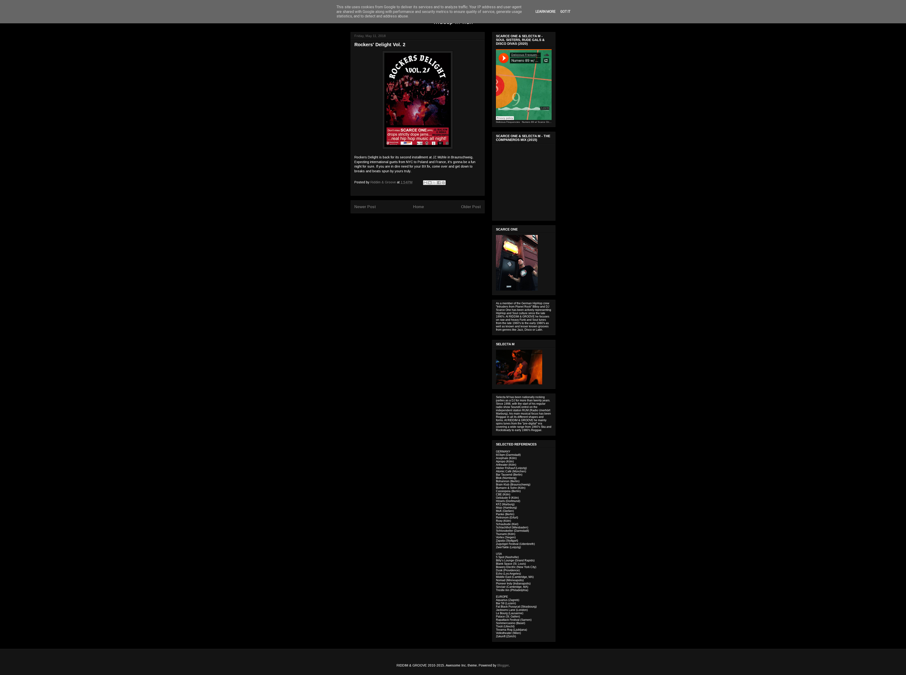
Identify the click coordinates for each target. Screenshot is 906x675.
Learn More (546, 11)
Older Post (471, 207)
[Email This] (425, 182)
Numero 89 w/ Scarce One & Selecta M (543, 122)
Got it (565, 11)
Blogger (503, 665)
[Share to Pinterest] (443, 182)
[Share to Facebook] (438, 182)
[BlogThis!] (430, 182)
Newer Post (365, 207)
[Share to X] (434, 182)
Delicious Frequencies (508, 122)
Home (418, 207)
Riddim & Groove (383, 182)
